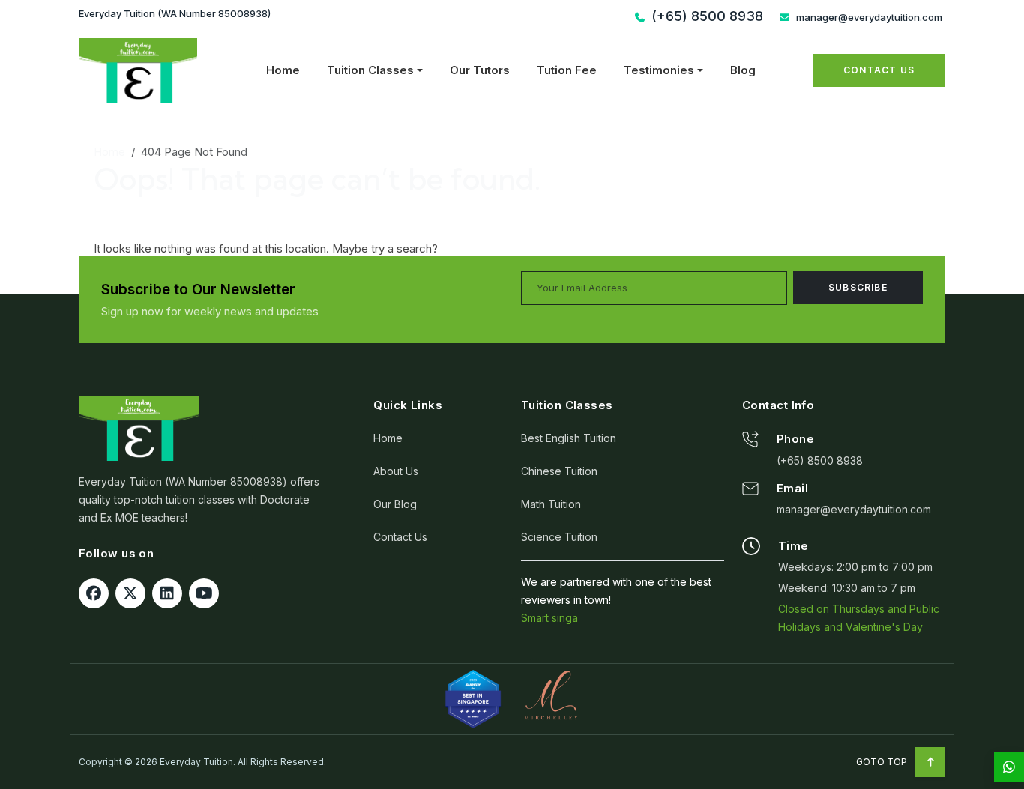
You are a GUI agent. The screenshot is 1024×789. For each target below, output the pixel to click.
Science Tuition (559, 536)
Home (283, 70)
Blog (743, 70)
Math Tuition (551, 504)
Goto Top (882, 761)
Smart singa (549, 617)
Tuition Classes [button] (370, 70)
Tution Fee (567, 70)
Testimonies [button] (659, 70)
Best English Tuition (568, 438)
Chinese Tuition (559, 471)
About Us (395, 471)
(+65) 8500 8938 (820, 460)
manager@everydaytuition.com (868, 17)
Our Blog (395, 504)
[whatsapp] (1009, 767)
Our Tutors (480, 70)
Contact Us (879, 70)
